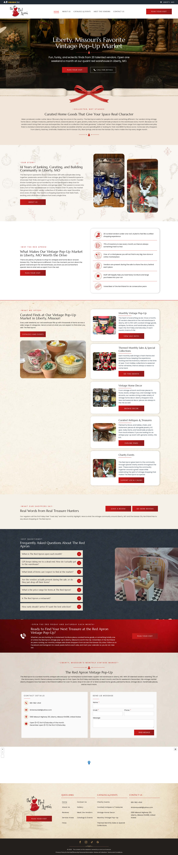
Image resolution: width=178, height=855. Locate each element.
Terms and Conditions (115, 852)
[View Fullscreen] (2, 756)
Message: (96, 718)
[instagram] (86, 842)
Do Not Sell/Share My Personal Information (79, 852)
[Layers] (175, 749)
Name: (95, 702)
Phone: (127, 710)
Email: (95, 710)
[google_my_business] (98, 842)
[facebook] (80, 842)
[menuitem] (56, 11)
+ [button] (2, 749)
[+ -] (89, 765)
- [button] (2, 752)
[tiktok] (92, 842)
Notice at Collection (100, 852)
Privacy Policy (60, 852)
